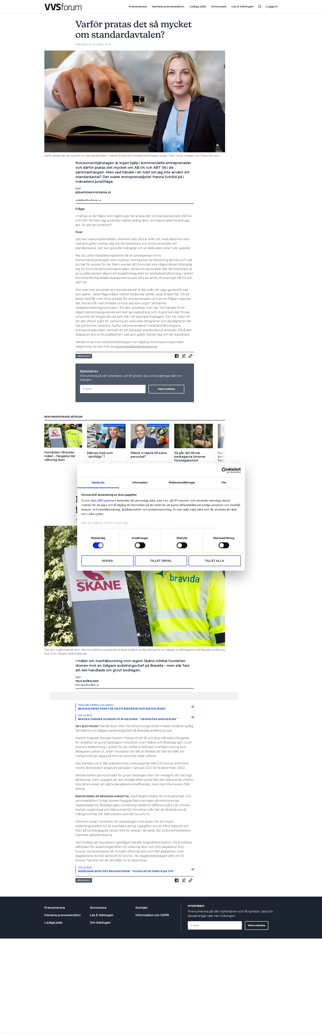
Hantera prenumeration (168, 6)
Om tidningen (100, 922)
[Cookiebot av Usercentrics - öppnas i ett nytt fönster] (224, 470)
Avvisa (107, 560)
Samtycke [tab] (98, 482)
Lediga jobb (198, 6)
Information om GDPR (152, 915)
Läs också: (128, 717)
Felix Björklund (87, 681)
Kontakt (141, 907)
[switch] (140, 545)
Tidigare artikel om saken (121, 706)
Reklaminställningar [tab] (182, 482)
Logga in (272, 6)
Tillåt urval (161, 560)
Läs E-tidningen (243, 6)
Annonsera (218, 6)
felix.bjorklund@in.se (87, 684)
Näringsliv (84, 356)
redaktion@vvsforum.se (93, 192)
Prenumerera (138, 6)
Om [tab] (224, 482)
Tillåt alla (214, 560)
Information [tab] (140, 482)
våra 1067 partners (103, 500)
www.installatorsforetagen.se (136, 346)
